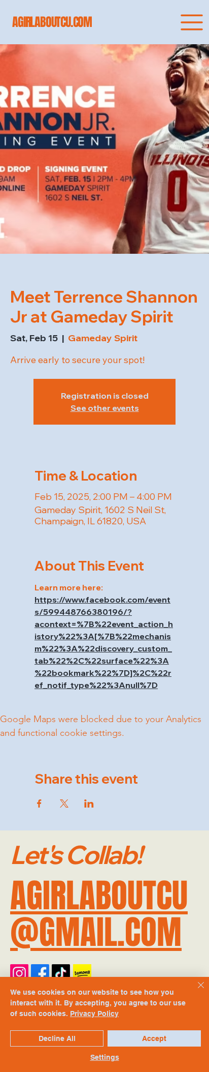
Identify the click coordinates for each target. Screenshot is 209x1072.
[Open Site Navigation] (191, 22)
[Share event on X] (64, 803)
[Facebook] (40, 973)
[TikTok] (61, 973)
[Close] (195, 991)
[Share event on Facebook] (39, 803)
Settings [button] (104, 1057)
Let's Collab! (76, 855)
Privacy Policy (94, 1013)
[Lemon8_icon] (82, 973)
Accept (154, 1038)
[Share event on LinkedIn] (89, 803)
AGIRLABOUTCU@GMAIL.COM (99, 914)
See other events (105, 408)
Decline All (57, 1038)
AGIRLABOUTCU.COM (52, 22)
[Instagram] (19, 973)
